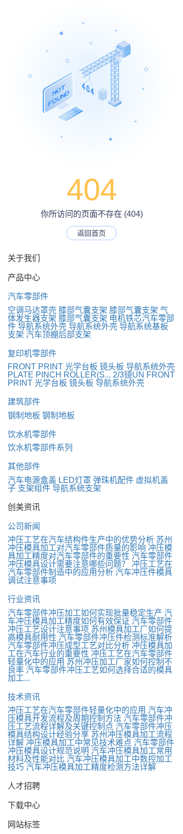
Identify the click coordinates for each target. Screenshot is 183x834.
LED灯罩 (74, 480)
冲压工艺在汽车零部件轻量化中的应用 (77, 710)
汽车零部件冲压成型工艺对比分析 (69, 645)
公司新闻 (24, 526)
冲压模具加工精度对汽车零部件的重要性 (90, 551)
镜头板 (112, 366)
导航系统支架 (76, 488)
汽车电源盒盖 (32, 480)
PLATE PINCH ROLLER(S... (59, 374)
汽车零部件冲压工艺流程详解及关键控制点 (90, 722)
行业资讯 (24, 599)
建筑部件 (24, 401)
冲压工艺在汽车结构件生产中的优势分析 (81, 539)
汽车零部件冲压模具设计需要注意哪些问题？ (90, 560)
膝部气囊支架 (82, 310)
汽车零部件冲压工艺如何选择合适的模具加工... (90, 674)
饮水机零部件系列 (40, 447)
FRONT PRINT (35, 366)
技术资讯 (24, 697)
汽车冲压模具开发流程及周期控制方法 (90, 714)
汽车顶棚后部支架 (58, 334)
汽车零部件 (28, 296)
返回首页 (91, 233)
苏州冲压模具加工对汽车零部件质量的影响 (90, 543)
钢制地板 (24, 415)
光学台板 (81, 366)
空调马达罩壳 (32, 310)
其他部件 (24, 466)
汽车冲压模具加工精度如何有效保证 (90, 617)
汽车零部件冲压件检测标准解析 (115, 637)
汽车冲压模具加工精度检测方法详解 (91, 767)
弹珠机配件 (113, 480)
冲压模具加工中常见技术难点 (79, 742)
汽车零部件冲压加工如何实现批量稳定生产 (85, 613)
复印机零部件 (32, 353)
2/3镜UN (128, 374)
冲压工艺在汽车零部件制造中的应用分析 (90, 568)
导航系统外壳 (42, 326)
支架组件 (34, 488)
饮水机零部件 (32, 434)
